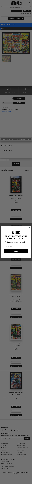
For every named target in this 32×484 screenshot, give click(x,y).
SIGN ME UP (16, 251)
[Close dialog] (29, 228)
